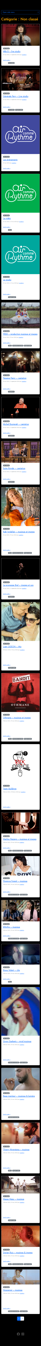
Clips (10, 230)
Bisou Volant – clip (11, 970)
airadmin (24, 54)
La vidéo (7, 218)
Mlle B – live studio (11, 51)
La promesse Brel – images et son (18, 585)
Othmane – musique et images (17, 717)
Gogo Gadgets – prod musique (17, 1041)
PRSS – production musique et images (20, 334)
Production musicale (18, 345)
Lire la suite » (6, 60)
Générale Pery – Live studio (15, 96)
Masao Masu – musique (13, 1199)
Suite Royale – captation (14, 468)
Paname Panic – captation (14, 378)
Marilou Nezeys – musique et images (19, 839)
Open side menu (9, 12)
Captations (11, 391)
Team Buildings (9, 788)
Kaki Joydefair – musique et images (19, 531)
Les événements (10, 159)
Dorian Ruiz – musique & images (17, 1252)
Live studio (11, 63)
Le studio (7, 279)
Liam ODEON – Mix (12, 646)
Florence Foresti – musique (15, 881)
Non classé (6, 48)
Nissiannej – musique (12, 1290)
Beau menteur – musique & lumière (19, 1096)
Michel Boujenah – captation (16, 424)
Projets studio (19, 110)
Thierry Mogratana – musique (16, 1149)
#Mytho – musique (11, 927)
